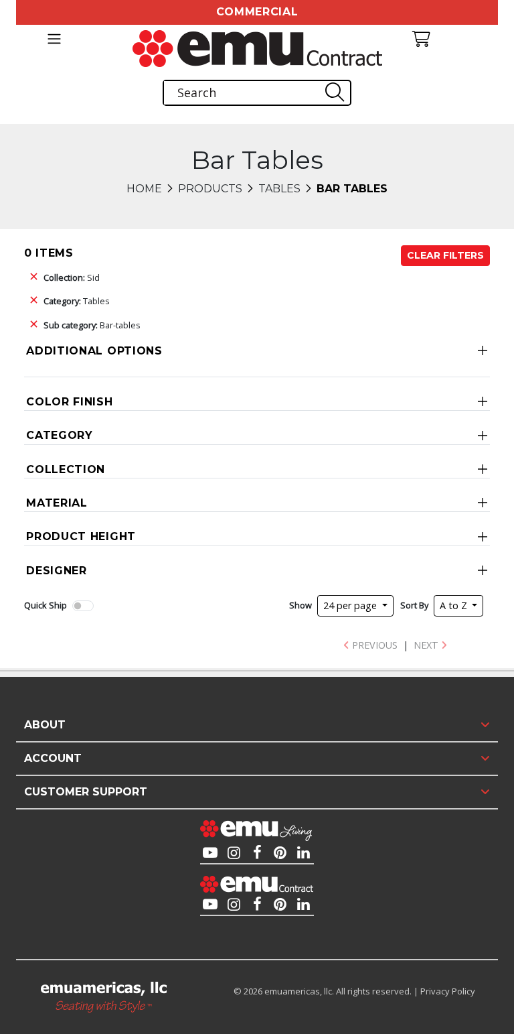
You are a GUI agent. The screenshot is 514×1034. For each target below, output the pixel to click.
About (45, 724)
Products (210, 188)
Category (59, 435)
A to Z (455, 605)
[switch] (83, 605)
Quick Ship (45, 605)
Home (144, 188)
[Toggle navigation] (54, 39)
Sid (72, 277)
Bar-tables (92, 325)
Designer (56, 570)
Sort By (414, 605)
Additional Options (94, 350)
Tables (279, 188)
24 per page (351, 605)
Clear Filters (445, 255)
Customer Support (85, 791)
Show (300, 605)
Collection (65, 469)
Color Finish (69, 401)
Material (57, 503)
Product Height (81, 536)
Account (53, 758)
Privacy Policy (447, 991)
